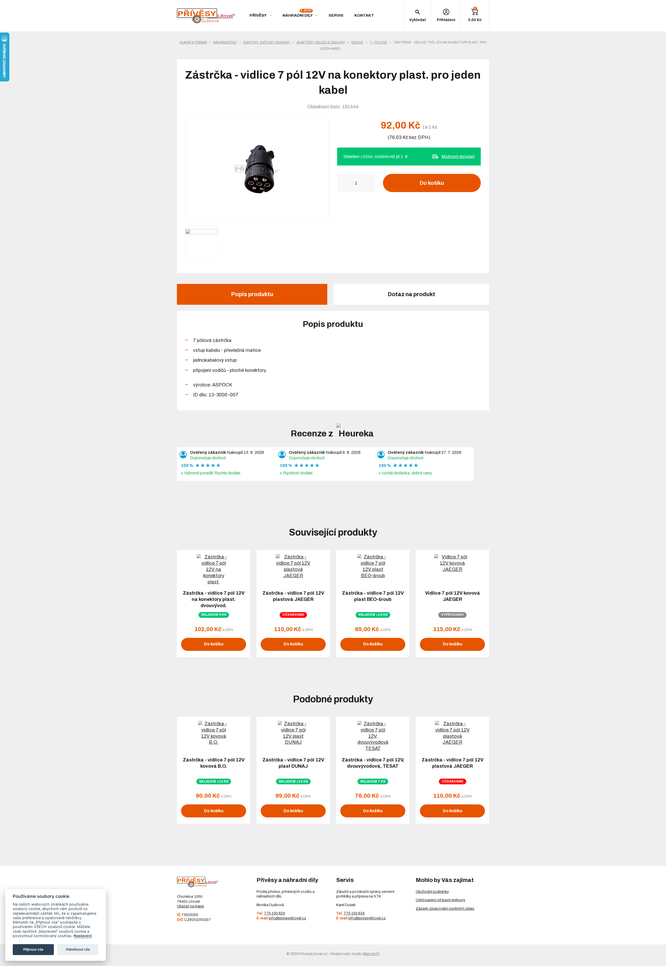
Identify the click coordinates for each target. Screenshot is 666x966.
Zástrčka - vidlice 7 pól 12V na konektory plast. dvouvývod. (214, 599)
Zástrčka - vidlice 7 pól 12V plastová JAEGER (293, 596)
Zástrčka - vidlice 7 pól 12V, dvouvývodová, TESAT (373, 763)
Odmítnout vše (78, 949)
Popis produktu (252, 294)
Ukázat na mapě (190, 906)
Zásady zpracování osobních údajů (445, 909)
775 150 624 (274, 913)
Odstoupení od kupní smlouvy (440, 900)
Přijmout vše (33, 949)
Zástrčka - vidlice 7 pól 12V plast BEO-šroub (373, 596)
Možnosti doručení (458, 156)
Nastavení (83, 935)
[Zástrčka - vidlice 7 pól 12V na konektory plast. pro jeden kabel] (257, 171)
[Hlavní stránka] (206, 15)
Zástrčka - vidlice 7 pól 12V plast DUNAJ (293, 763)
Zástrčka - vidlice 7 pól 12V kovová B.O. (214, 763)
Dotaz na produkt (411, 294)
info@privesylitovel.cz (287, 918)
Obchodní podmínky (432, 892)
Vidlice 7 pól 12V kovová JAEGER (452, 596)
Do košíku (432, 183)
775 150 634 (354, 913)
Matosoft (371, 954)
